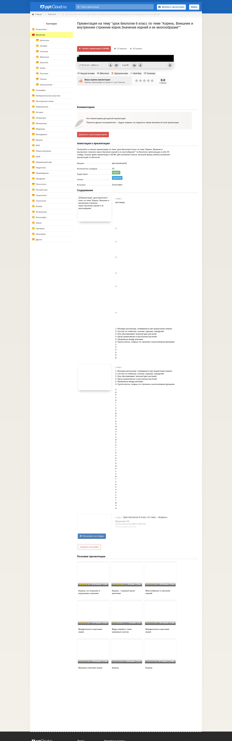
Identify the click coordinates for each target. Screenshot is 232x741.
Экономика (41, 234)
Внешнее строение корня (90, 668)
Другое (39, 239)
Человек (43, 46)
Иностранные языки (44, 101)
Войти (194, 7)
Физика (39, 206)
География (41, 90)
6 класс (116, 172)
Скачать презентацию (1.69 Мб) (95, 49)
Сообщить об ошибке (89, 547)
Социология (41, 195)
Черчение (40, 228)
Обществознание (43, 151)
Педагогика (41, 168)
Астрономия (41, 29)
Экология (44, 62)
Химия (39, 223)
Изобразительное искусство (48, 96)
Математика (41, 123)
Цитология (44, 40)
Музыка (39, 140)
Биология (40, 35)
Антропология (46, 85)
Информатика (42, 107)
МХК (38, 145)
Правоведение (42, 173)
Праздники (40, 179)
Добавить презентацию (173, 7)
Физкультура (41, 212)
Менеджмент (41, 134)
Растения (44, 73)
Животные (44, 57)
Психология (41, 184)
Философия (41, 217)
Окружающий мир (44, 162)
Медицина (40, 129)
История (39, 112)
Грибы (42, 68)
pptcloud (53, 6)
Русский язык (41, 190)
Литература (41, 118)
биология (117, 178)
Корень (115, 668)
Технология (41, 201)
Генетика (44, 51)
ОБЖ (38, 157)
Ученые (43, 79)
